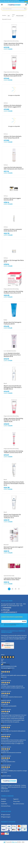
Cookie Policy (4, 803)
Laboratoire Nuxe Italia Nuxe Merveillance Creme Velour (12, 579)
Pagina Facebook (6, 814)
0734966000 (6, 608)
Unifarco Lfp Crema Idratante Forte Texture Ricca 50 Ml (12, 137)
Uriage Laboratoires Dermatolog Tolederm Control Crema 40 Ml (13, 451)
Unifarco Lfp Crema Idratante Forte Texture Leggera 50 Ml (12, 106)
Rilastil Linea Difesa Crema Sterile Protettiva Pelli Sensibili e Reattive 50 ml (14, 483)
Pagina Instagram (6, 817)
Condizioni (3, 801)
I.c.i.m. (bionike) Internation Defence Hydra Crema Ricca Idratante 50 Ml (12, 355)
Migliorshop (14, 842)
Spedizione (3, 799)
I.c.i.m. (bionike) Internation (10, 351)
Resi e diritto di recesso (18, 803)
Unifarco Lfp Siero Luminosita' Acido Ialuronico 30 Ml (13, 230)
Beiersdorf (6, 544)
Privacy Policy (16, 801)
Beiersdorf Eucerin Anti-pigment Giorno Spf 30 (13, 547)
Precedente (4, 669)
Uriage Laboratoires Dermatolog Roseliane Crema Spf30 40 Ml (13, 75)
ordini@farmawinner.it (10, 612)
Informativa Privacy (5, 806)
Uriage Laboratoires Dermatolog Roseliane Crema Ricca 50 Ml (13, 292)
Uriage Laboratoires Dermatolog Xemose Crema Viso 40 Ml (13, 44)
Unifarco (6, 103)
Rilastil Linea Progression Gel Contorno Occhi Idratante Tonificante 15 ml (12, 516)
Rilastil (5, 383)
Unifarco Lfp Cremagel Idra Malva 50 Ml (14, 261)
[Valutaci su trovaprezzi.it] (7, 645)
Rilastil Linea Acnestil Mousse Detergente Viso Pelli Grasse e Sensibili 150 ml (13, 387)
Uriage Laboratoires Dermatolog (11, 41)
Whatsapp (6, 610)
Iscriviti (24, 621)
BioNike (5, 320)
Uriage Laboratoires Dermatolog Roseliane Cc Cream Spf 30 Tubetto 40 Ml (13, 420)
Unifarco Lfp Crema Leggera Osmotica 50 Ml (12, 199)
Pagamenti (15, 799)
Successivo (9, 669)
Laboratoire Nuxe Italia (9, 575)
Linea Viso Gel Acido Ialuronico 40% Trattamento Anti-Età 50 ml (13, 168)
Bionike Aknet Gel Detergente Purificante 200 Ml (12, 323)
